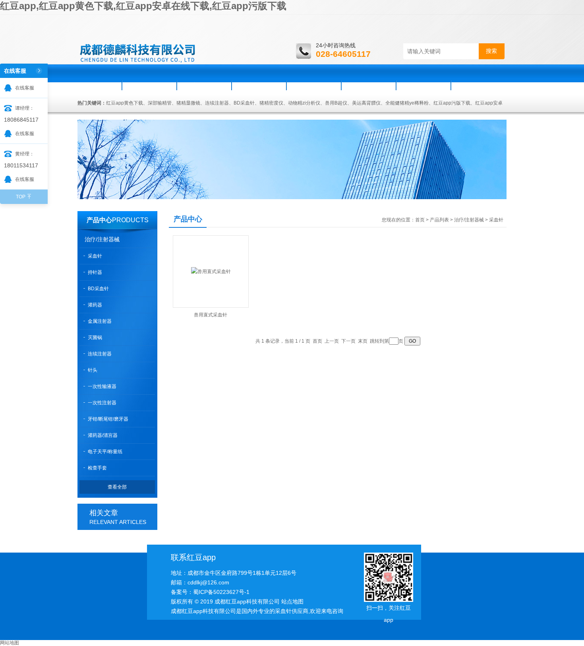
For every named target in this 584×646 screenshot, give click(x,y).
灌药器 (95, 305)
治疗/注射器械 (102, 239)
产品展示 (259, 85)
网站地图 (9, 643)
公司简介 (149, 85)
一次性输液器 (102, 386)
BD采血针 (98, 288)
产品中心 (99, 220)
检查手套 (97, 468)
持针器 (95, 272)
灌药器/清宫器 (103, 435)
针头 (92, 370)
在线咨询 (423, 85)
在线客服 (24, 88)
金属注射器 (100, 321)
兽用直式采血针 (210, 315)
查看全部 (117, 487)
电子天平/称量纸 (105, 451)
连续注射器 (100, 354)
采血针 (95, 256)
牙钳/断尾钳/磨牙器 (108, 419)
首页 (100, 85)
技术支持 (314, 85)
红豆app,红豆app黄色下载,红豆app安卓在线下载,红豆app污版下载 (143, 5)
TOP (20, 197)
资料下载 (369, 85)
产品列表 (439, 220)
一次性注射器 (102, 402)
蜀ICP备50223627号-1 (221, 592)
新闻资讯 (204, 85)
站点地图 (292, 601)
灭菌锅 (95, 337)
